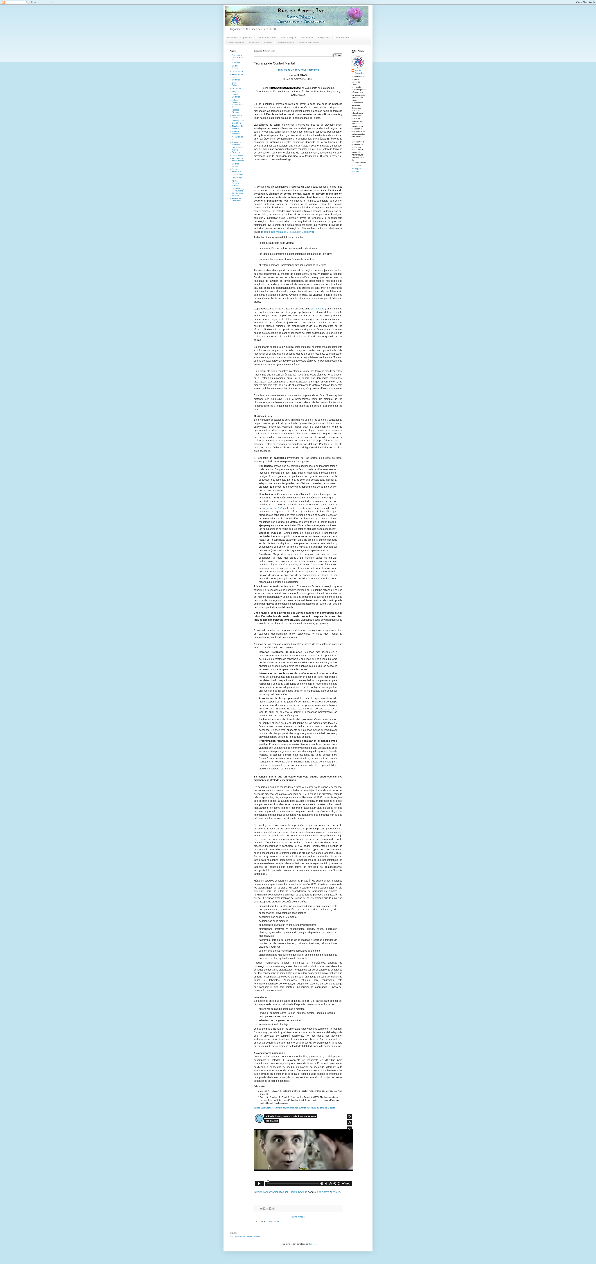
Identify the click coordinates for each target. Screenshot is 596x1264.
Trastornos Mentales (275, 232)
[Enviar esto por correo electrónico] (261, 1208)
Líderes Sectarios (236, 96)
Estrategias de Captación (238, 122)
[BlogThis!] (264, 1208)
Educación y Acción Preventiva (237, 150)
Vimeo (336, 1192)
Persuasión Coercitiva (237, 116)
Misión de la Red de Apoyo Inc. (238, 57)
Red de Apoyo (321, 1192)
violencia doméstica (254, 1237)
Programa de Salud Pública (238, 159)
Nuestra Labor (238, 155)
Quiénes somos (235, 165)
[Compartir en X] (267, 1208)
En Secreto (253, 42)
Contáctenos (237, 175)
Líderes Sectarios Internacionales (238, 103)
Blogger (312, 1244)
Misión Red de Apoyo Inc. (239, 37)
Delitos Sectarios (235, 42)
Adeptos (268, 42)
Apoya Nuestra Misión (235, 183)
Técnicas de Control (237, 127)
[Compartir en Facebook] (270, 1208)
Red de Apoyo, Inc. (359, 71)
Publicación (237, 178)
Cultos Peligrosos (236, 84)
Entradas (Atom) (272, 1221)
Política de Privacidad (309, 42)
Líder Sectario (342, 37)
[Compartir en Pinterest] (273, 1208)
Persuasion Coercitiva (301, 232)
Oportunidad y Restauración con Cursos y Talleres (238, 192)
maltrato (243, 1237)
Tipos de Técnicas (236, 132)
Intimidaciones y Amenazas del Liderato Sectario (280, 1192)
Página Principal (298, 1217)
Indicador (236, 63)
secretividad (317, 308)
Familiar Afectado (285, 42)
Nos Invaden (307, 37)
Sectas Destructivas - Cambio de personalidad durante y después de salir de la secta (294, 1108)
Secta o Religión (288, 37)
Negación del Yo (271, 508)
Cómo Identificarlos (266, 37)
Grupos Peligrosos (236, 170)
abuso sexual (235, 1237)
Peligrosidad (324, 37)
